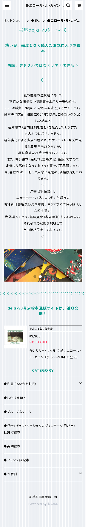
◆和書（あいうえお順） (20, 384)
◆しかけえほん (15, 398)
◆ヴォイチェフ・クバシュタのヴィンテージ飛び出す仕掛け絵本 (40, 429)
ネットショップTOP (14, 21)
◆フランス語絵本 (16, 460)
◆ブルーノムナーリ (17, 412)
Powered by (38, 504)
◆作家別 (36, 21)
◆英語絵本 (12, 446)
